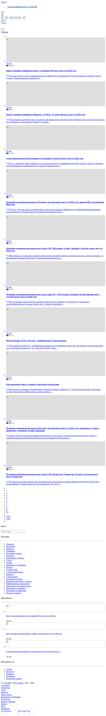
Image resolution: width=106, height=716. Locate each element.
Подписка (5, 699)
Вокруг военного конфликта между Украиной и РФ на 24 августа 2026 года (41, 71)
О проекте (5, 685)
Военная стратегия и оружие (19, 581)
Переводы (5, 708)
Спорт (9, 560)
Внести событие (8, 701)
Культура (10, 556)
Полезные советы (14, 553)
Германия (10, 551)
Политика (10, 546)
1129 (8, 519)
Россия (9, 567)
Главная (4, 32)
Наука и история (13, 593)
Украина (10, 544)
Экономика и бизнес (15, 558)
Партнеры (5, 687)
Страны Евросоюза (14, 572)
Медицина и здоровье (15, 588)
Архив (9, 563)
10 (7, 512)
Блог (3, 706)
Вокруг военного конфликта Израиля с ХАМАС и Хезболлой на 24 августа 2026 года (45, 114)
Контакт (4, 692)
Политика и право (14, 579)
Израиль (10, 574)
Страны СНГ (12, 570)
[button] (3, 15)
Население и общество (16, 591)
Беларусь (10, 549)
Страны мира (12, 577)
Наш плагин (6, 694)
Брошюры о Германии (16, 565)
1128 (8, 516)
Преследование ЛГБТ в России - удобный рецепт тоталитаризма (36, 341)
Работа (4, 704)
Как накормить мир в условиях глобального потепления (32, 384)
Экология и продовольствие (18, 586)
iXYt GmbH (17, 683)
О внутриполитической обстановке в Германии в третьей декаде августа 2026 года (44, 158)
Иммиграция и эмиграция (17, 584)
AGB (3, 690)
